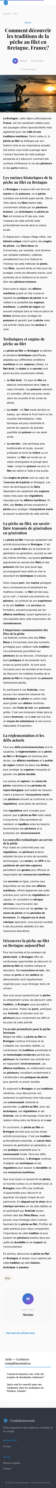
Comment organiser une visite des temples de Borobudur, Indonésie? (25, 1375)
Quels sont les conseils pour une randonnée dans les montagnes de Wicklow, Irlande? (25, 1388)
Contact (7, 1468)
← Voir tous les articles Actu (19, 1333)
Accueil (6, 13)
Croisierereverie (22, 1420)
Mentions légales (11, 1463)
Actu (15, 13)
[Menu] (50, 2)
